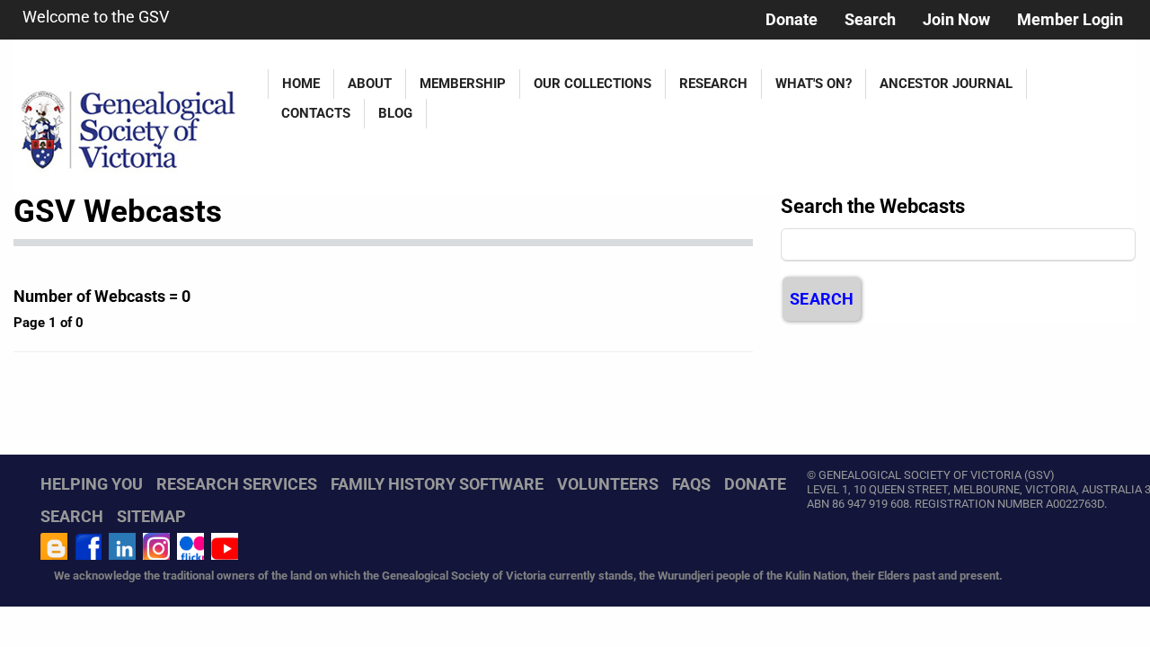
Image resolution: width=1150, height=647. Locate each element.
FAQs (691, 483)
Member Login (1070, 19)
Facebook (88, 546)
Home (301, 83)
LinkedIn (122, 546)
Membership (463, 83)
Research (713, 83)
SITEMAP (151, 516)
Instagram (156, 546)
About (370, 83)
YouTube (224, 546)
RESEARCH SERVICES (236, 483)
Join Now (956, 19)
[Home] (133, 117)
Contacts (315, 113)
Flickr (190, 546)
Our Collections (592, 83)
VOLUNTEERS (608, 483)
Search (870, 19)
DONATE (755, 483)
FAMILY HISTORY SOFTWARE (437, 483)
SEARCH (71, 516)
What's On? (813, 83)
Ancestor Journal (946, 83)
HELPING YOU (91, 483)
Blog (395, 113)
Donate (791, 19)
